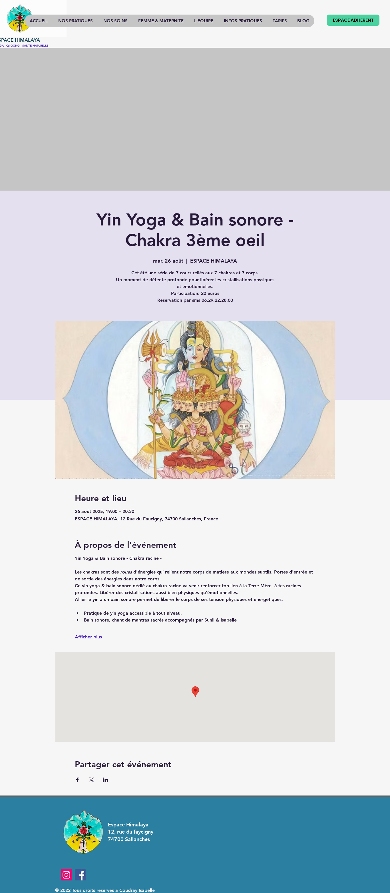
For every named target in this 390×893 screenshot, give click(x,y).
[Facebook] (80, 874)
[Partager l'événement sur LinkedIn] (105, 780)
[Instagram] (66, 874)
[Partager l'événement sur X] (91, 780)
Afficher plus (88, 637)
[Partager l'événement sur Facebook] (77, 780)
